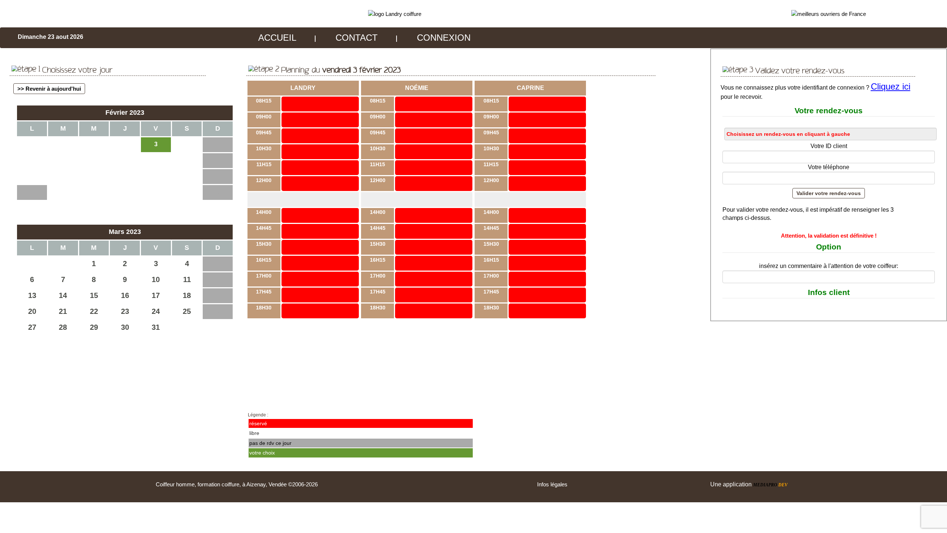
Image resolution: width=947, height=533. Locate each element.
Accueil (277, 38)
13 (32, 295)
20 (32, 311)
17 (156, 295)
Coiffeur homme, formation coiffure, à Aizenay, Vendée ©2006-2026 (237, 484)
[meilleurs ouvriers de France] (828, 13)
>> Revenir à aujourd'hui (49, 89)
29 (94, 327)
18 (187, 295)
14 (63, 295)
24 (156, 311)
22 (94, 311)
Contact (357, 38)
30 (125, 327)
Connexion (444, 38)
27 (32, 327)
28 (63, 327)
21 (63, 311)
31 (156, 327)
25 (187, 311)
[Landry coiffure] (394, 13)
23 (125, 311)
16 (125, 295)
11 (187, 279)
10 (156, 279)
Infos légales (552, 484)
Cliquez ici (890, 86)
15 (94, 295)
